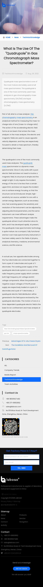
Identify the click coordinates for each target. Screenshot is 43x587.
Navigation (23, 522)
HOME (8, 37)
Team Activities (11, 384)
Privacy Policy (6, 501)
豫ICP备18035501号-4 (9, 505)
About (3, 515)
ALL (5, 365)
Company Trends (11, 370)
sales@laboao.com (13, 406)
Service (22, 518)
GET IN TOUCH (21, 569)
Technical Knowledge (31, 37)
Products (23, 515)
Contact (4, 522)
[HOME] (10, 5)
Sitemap (17, 501)
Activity (4, 525)
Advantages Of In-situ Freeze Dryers (25, 341)
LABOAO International (12, 553)
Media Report (10, 375)
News (16, 37)
